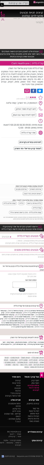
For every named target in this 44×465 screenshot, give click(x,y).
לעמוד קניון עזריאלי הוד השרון (28, 148)
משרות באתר (34, 421)
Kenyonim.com (22, 456)
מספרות (8, 364)
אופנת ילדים (23, 360)
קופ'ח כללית (37, 208)
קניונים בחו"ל (15, 393)
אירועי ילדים (37, 15)
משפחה (24, 19)
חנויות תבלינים (39, 364)
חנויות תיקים (33, 362)
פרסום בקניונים (33, 385)
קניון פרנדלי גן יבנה (32, 325)
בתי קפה (15, 364)
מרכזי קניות (16, 383)
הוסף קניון (35, 380)
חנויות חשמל (25, 357)
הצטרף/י (3, 17)
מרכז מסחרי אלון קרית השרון (24, 327)
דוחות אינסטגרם (14, 403)
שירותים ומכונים (21, 189)
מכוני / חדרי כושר (26, 364)
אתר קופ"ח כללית (28, 132)
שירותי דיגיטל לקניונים (34, 389)
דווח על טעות (34, 411)
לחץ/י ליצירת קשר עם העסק (24, 114)
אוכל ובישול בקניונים (13, 395)
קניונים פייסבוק (9, 456)
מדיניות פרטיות (33, 418)
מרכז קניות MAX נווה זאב (17, 321)
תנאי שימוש (34, 413)
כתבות (32, 19)
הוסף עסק (35, 383)
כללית (21, 203)
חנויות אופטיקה (22, 362)
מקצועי (39, 22)
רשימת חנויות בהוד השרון (32, 193)
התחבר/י (2, 22)
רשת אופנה (14, 360)
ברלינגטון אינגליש (6, 344)
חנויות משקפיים (10, 362)
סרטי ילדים (16, 411)
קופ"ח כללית (32, 342)
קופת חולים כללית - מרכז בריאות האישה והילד (25, 212)
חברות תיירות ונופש (37, 367)
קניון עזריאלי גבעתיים (37, 311)
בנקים (27, 367)
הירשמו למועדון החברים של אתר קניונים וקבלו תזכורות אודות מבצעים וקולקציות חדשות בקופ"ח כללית (22, 227)
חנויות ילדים (33, 360)
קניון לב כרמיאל (18, 311)
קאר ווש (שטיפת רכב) (19, 344)
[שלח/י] (22, 290)
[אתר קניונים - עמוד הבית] (42, 378)
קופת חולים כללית (10, 203)
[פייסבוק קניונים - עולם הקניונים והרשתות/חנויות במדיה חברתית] (1, 12)
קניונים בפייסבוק (33, 403)
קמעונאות (9, 442)
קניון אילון (12, 436)
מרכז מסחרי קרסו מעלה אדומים (9, 325)
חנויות (32, 12)
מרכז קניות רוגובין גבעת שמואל (14, 323)
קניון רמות (34, 319)
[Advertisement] (27, 167)
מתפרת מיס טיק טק (21, 342)
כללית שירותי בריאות (34, 203)
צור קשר (36, 408)
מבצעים (24, 12)
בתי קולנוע (16, 408)
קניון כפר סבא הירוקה (17, 319)
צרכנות (18, 390)
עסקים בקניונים (15, 440)
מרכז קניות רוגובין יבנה (37, 323)
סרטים (18, 406)
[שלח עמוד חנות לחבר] (27, 90)
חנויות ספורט (14, 357)
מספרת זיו (41, 342)
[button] (2, 5)
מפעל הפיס (10, 342)
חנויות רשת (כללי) (38, 357)
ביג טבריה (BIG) (8, 317)
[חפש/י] (3, 2)
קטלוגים (26, 15)
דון (42, 346)
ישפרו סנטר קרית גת (28, 315)
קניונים (39, 12)
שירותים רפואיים (35, 189)
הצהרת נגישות (33, 416)
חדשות (39, 19)
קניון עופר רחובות (16, 313)
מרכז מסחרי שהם (24, 317)
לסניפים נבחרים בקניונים (30, 142)
